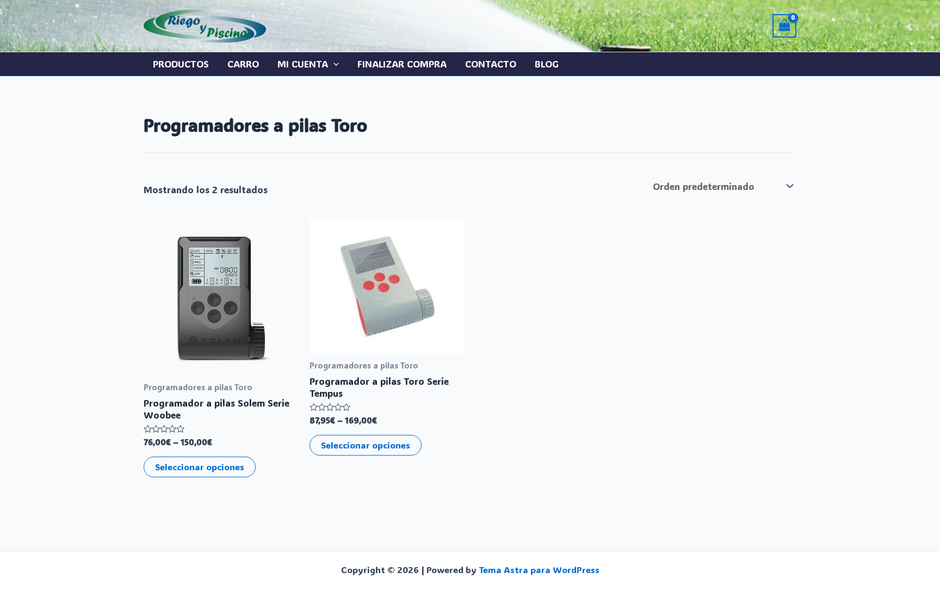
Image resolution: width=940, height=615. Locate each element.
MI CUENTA (302, 64)
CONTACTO (490, 64)
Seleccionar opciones (199, 466)
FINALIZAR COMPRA (402, 64)
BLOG (547, 64)
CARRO (243, 64)
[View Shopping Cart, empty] (784, 26)
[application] (333, 64)
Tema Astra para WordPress (539, 569)
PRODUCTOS (181, 64)
